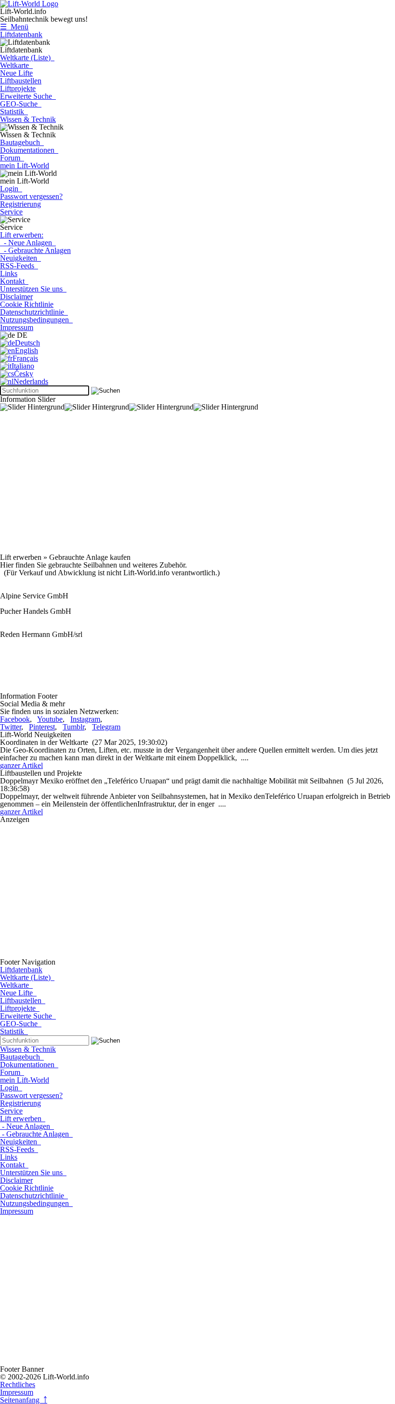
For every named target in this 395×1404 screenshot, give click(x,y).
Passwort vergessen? (31, 196)
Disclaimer (16, 296)
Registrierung (20, 204)
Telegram (106, 727)
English (26, 350)
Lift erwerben (22, 1118)
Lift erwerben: (21, 235)
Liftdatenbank (21, 34)
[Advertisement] (197, 486)
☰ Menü (14, 27)
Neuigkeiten (20, 258)
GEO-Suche (20, 104)
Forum (12, 158)
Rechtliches (17, 1384)
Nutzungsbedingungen (36, 320)
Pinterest (42, 727)
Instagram (85, 719)
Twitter (10, 727)
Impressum (16, 327)
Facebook (15, 719)
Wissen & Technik (28, 119)
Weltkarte (16, 65)
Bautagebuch (22, 142)
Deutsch (27, 343)
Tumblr (73, 727)
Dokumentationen (29, 150)
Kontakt (14, 281)
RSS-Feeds (19, 266)
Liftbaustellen (20, 81)
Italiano (23, 366)
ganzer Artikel (21, 765)
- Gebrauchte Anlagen (35, 250)
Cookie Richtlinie (26, 304)
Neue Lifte (16, 73)
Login (11, 189)
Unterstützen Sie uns (33, 289)
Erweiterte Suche (28, 96)
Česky (23, 374)
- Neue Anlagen (28, 242)
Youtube (50, 719)
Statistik (14, 111)
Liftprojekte (18, 88)
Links (8, 273)
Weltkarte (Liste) (27, 57)
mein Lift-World (24, 165)
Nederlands (30, 381)
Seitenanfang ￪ (23, 1400)
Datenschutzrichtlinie (34, 312)
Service (11, 212)
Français (25, 358)
